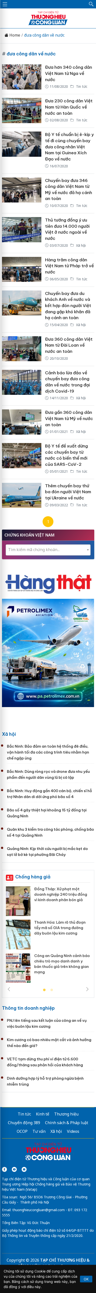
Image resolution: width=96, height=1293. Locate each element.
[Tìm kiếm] (91, 4)
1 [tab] (44, 990)
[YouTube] (14, 1169)
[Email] (24, 1169)
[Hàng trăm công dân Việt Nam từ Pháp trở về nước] (21, 270)
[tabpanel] (48, 936)
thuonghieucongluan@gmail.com (38, 1209)
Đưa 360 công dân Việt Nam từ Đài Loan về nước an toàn (69, 345)
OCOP (22, 1131)
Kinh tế (42, 1114)
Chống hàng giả (32, 877)
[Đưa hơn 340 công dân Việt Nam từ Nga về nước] (21, 77)
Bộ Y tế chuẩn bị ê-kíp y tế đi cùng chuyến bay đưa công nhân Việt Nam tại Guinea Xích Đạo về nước (69, 147)
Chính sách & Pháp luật (66, 1122)
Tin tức (81, 86)
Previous (9, 989)
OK (86, 1279)
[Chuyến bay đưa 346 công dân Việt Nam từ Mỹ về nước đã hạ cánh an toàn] (21, 194)
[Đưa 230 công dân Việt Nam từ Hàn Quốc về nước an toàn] (21, 111)
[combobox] (48, 550)
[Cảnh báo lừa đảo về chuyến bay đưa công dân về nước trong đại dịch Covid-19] (21, 386)
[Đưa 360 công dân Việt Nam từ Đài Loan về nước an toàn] (21, 349)
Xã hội (80, 245)
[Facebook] (4, 1169)
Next (87, 989)
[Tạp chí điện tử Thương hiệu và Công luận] (48, 1152)
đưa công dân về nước (44, 35)
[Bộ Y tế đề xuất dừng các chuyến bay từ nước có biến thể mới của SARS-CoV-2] (21, 459)
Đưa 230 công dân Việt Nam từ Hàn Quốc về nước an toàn (69, 107)
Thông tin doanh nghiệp (28, 1008)
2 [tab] (51, 990)
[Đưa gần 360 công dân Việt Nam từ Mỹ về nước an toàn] (21, 422)
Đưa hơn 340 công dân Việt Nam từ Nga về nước (68, 73)
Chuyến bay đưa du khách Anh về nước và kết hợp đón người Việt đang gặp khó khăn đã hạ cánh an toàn (68, 306)
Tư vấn (39, 1131)
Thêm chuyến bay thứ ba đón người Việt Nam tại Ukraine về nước (68, 492)
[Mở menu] (5, 4)
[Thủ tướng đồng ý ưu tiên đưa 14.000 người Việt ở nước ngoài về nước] (21, 233)
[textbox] (48, 550)
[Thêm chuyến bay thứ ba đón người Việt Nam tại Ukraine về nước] (21, 496)
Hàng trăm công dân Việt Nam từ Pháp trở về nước (69, 266)
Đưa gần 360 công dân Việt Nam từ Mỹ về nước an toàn (69, 418)
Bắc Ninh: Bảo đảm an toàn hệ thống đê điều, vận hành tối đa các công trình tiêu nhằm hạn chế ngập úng (48, 752)
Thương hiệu (66, 1114)
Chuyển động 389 (24, 1122)
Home (14, 35)
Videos (73, 1131)
